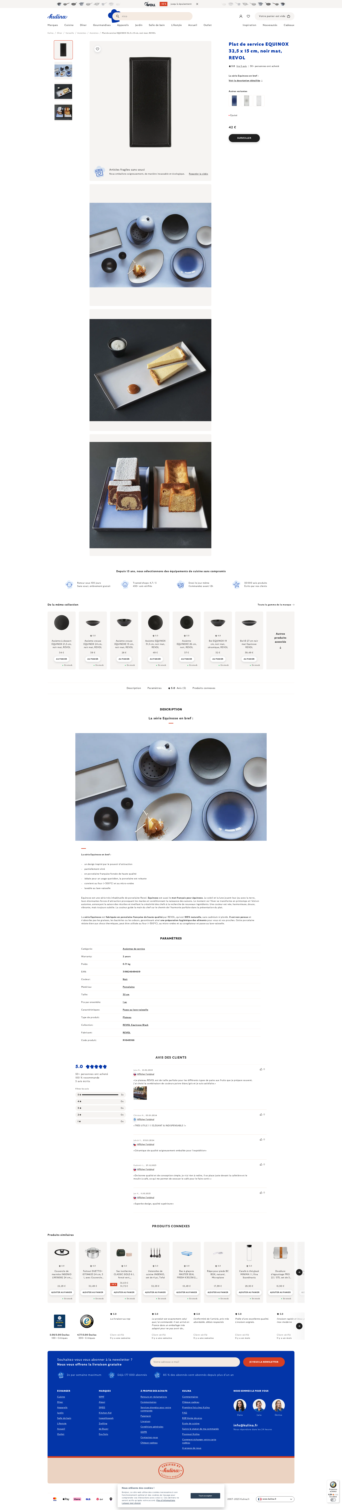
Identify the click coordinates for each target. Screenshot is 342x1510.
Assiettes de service (134, 949)
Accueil (61, 1429)
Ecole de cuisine (191, 1424)
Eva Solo (103, 1434)
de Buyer (103, 1429)
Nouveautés (270, 25)
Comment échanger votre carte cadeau (199, 1441)
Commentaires (148, 1402)
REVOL (127, 1033)
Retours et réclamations (154, 1397)
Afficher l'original (145, 1074)
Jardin (60, 1413)
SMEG (102, 1407)
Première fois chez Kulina (196, 1407)
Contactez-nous (149, 1437)
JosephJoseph (106, 1418)
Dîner (60, 1402)
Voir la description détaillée (244, 81)
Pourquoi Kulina (191, 1434)
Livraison (145, 1421)
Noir (125, 979)
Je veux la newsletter (264, 1362)
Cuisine (61, 1397)
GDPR (144, 1432)
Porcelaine (129, 987)
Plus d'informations (165, 1500)
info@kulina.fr (246, 1425)
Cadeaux (289, 25)
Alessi (102, 1402)
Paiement (146, 1416)
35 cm (126, 995)
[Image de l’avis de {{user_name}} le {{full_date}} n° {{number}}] (140, 1093)
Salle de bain (64, 1418)
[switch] (333, 1499)
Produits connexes (204, 688)
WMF (101, 1397)
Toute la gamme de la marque (274, 605)
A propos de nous (191, 1448)
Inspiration (249, 25)
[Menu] (337, 1481)
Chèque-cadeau (149, 1443)
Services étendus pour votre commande (156, 1409)
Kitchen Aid (105, 1413)
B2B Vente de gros (192, 1418)
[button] (61, 1292)
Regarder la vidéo (198, 174)
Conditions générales (152, 1427)
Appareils (62, 1407)
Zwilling (103, 1424)
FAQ (184, 1413)
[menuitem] (53, 26)
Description (134, 688)
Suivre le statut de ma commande (200, 1429)
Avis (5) (178, 688)
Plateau (127, 1017)
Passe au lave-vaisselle (135, 1010)
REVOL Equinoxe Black (135, 1025)
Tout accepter (205, 1496)
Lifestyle (62, 1424)
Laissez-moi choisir (131, 1503)
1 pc (125, 1002)
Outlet (60, 1434)
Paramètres (154, 688)
